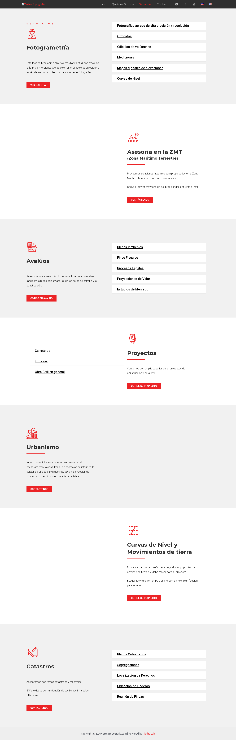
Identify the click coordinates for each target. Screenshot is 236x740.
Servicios (145, 4)
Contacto (163, 4)
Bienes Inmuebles (130, 247)
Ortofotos (124, 36)
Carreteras (42, 351)
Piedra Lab (149, 733)
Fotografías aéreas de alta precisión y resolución (153, 26)
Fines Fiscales (127, 258)
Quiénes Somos (123, 4)
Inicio (102, 4)
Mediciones (125, 57)
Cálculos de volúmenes (134, 47)
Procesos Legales (130, 268)
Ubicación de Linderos (133, 686)
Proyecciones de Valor (133, 279)
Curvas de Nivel (128, 78)
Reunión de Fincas (130, 697)
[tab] (159, 26)
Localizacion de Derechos (136, 675)
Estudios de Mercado (132, 289)
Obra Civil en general (50, 372)
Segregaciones (128, 665)
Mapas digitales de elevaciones (140, 68)
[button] (38, 85)
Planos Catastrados (131, 654)
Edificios (41, 361)
